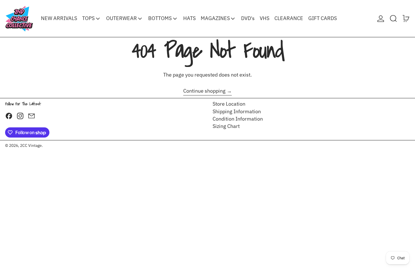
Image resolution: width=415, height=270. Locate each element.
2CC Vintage (31, 145)
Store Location (229, 104)
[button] (393, 18)
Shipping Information (237, 111)
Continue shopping (204, 91)
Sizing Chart (226, 126)
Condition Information (238, 119)
